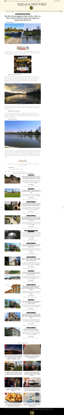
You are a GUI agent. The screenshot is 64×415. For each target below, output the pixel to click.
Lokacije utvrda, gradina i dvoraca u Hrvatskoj (48, 409)
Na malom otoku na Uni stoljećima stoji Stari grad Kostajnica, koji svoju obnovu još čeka (31, 191)
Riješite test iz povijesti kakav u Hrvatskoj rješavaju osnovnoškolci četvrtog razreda (32, 356)
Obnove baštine (27, 173)
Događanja (26, 230)
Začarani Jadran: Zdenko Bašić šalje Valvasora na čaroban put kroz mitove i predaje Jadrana (32, 405)
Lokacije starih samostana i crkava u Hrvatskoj (37, 409)
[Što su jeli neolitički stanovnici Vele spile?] (12, 234)
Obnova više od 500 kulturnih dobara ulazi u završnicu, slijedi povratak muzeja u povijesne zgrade (31, 302)
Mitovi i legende (27, 11)
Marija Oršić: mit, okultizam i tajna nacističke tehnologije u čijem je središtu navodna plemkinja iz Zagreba (32, 389)
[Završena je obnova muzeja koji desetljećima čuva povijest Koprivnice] (12, 331)
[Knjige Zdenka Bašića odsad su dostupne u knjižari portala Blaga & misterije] (13, 382)
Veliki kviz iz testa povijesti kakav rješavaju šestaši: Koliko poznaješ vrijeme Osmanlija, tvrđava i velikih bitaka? (32, 373)
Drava (6, 171)
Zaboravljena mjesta (35, 11)
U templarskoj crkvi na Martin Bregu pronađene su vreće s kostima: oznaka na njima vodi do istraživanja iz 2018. (13, 373)
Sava (14, 171)
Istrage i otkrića (43, 11)
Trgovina (58, 11)
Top (6, 11)
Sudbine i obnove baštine (20, 171)
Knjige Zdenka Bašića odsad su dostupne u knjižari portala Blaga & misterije (13, 389)
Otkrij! (36, 209)
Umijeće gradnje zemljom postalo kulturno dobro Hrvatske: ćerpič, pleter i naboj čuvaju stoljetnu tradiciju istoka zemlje (31, 177)
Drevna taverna (52, 11)
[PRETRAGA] (55, 1)
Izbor (9, 171)
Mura (11, 171)
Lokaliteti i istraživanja (33, 230)
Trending (6, 362)
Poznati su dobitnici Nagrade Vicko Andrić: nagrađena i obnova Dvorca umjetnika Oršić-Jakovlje (31, 245)
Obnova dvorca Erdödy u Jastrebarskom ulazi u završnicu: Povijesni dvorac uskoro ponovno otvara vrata (31, 259)
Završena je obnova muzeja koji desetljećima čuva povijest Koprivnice (31, 329)
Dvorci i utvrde (19, 11)
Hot (6, 346)
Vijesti (34, 215)
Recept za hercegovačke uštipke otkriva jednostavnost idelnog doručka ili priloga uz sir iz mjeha (13, 405)
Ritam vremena (12, 11)
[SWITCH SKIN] (57, 1)
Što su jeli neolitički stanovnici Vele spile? (31, 233)
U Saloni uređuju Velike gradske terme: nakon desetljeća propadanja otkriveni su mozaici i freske (31, 273)
